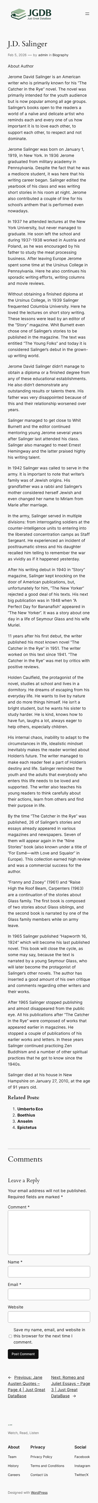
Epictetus (27, 1127)
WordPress (39, 1492)
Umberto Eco (30, 1109)
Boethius (26, 1115)
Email (14, 1284)
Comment (19, 1207)
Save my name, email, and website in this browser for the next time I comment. (49, 1335)
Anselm (25, 1121)
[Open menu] (87, 14)
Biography (61, 55)
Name (15, 1262)
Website (15, 1307)
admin (43, 55)
